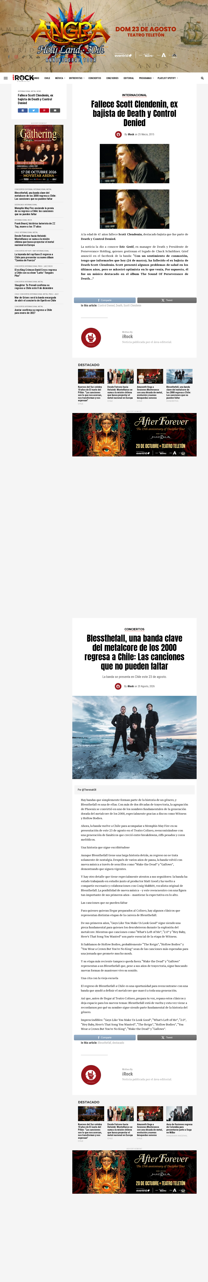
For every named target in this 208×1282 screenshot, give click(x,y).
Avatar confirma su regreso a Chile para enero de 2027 (33, 311)
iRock (131, 134)
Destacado (19, 205)
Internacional (24, 91)
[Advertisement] (134, 493)
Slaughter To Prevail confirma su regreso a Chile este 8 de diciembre (34, 287)
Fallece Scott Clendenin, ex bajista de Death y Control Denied (35, 99)
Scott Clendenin (132, 305)
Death (119, 305)
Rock (30, 220)
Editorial (129, 78)
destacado (118, 962)
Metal (33, 91)
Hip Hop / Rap (30, 251)
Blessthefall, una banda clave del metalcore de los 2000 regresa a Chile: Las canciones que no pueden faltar (35, 195)
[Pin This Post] (44, 110)
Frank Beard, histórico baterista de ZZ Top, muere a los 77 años (35, 225)
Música (59, 78)
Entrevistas (75, 78)
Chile (47, 78)
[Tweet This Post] (34, 110)
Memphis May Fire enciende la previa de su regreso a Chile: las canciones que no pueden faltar (34, 211)
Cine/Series (112, 78)
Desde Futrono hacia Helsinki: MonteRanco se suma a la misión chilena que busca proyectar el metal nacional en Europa (34, 240)
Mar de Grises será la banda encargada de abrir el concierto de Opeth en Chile (35, 299)
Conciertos (94, 78)
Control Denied (106, 305)
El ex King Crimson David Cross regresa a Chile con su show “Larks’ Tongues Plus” (36, 272)
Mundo (35, 78)
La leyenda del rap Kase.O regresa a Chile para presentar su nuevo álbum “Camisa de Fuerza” (34, 257)
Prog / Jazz (43, 266)
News (39, 91)
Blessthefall (104, 962)
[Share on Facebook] (23, 110)
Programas (145, 78)
